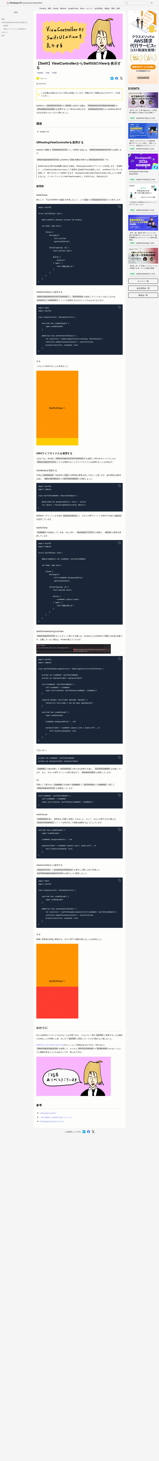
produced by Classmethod (32, 3)
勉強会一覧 (143, 295)
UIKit (54, 73)
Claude (55, 8)
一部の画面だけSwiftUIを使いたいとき (56, 1117)
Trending (42, 8)
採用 (118, 8)
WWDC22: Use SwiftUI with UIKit (50, 1045)
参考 (3, 35)
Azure (82, 8)
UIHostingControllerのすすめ (52, 1121)
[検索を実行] (127, 3)
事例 (113, 8)
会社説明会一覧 (143, 288)
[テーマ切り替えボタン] (151, 2)
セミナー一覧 (143, 281)
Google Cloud (73, 8)
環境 (3, 19)
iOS (48, 73)
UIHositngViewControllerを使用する (14, 22)
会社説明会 (99, 8)
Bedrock (63, 8)
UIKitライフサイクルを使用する (14, 29)
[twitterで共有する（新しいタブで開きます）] (121, 78)
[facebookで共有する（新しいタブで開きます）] (116, 78)
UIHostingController (48, 1113)
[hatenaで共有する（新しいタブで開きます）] (112, 78)
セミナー (89, 8)
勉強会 (107, 8)
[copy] (119, 206)
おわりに (4, 32)
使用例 (5, 25)
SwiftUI (41, 73)
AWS (49, 8)
